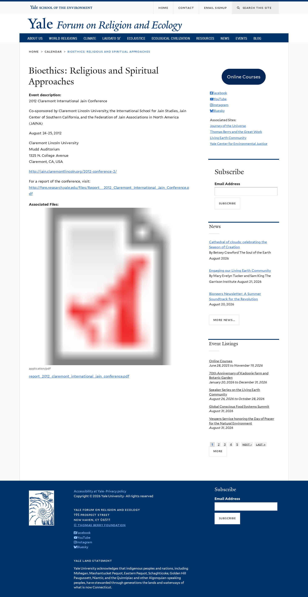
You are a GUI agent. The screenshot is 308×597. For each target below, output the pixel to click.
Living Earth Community (228, 138)
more (218, 451)
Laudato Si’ (111, 38)
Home (34, 51)
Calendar (53, 51)
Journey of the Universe (228, 126)
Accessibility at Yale (89, 491)
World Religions (63, 38)
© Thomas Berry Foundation (100, 525)
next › (247, 444)
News (225, 38)
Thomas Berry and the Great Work (236, 132)
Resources (205, 38)
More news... (224, 320)
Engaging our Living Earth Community (240, 270)
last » (260, 444)
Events (241, 38)
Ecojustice (136, 38)
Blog (257, 38)
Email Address (227, 184)
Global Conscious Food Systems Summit (239, 407)
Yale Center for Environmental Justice (238, 144)
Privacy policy (116, 491)
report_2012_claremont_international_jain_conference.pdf (79, 376)
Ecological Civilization (171, 38)
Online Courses (220, 361)
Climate (90, 38)
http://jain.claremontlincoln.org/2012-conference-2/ (73, 171)
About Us (35, 38)
